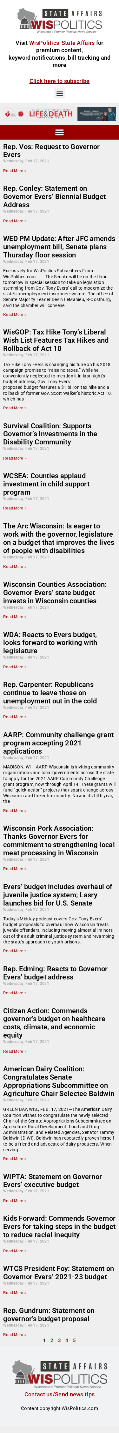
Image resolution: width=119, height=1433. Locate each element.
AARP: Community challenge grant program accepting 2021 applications (58, 743)
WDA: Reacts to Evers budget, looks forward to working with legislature (50, 643)
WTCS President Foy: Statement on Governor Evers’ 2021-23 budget (58, 1273)
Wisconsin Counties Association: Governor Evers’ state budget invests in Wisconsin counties (55, 593)
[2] (59, 114)
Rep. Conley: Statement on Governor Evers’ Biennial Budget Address (54, 196)
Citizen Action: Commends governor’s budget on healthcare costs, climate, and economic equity (54, 1023)
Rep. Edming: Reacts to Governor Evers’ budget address (55, 973)
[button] (59, 93)
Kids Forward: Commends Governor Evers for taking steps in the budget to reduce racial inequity (59, 1226)
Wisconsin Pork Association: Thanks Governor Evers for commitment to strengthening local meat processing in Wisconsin (59, 840)
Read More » (15, 171)
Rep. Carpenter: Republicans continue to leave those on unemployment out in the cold (50, 693)
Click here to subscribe (60, 81)
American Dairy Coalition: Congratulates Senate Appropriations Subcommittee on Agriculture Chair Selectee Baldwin (58, 1081)
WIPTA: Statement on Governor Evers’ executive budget (52, 1181)
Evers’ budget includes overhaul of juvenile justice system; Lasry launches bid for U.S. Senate (57, 895)
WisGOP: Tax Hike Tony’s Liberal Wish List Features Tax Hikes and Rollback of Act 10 (56, 340)
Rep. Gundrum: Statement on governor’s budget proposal (49, 1315)
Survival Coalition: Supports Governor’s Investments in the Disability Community (50, 434)
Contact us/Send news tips (59, 1394)
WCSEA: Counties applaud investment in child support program (46, 484)
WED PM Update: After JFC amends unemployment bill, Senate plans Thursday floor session (59, 247)
